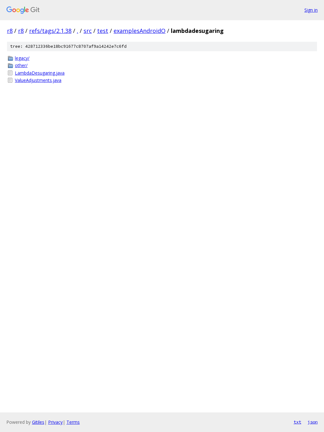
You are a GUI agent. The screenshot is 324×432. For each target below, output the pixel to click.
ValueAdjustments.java (38, 80)
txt (297, 422)
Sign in (311, 10)
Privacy (55, 422)
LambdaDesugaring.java (40, 73)
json (313, 422)
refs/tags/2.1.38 (50, 30)
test (102, 30)
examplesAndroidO (139, 30)
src (88, 30)
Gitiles (38, 422)
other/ (21, 65)
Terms (73, 422)
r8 (10, 30)
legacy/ (22, 58)
